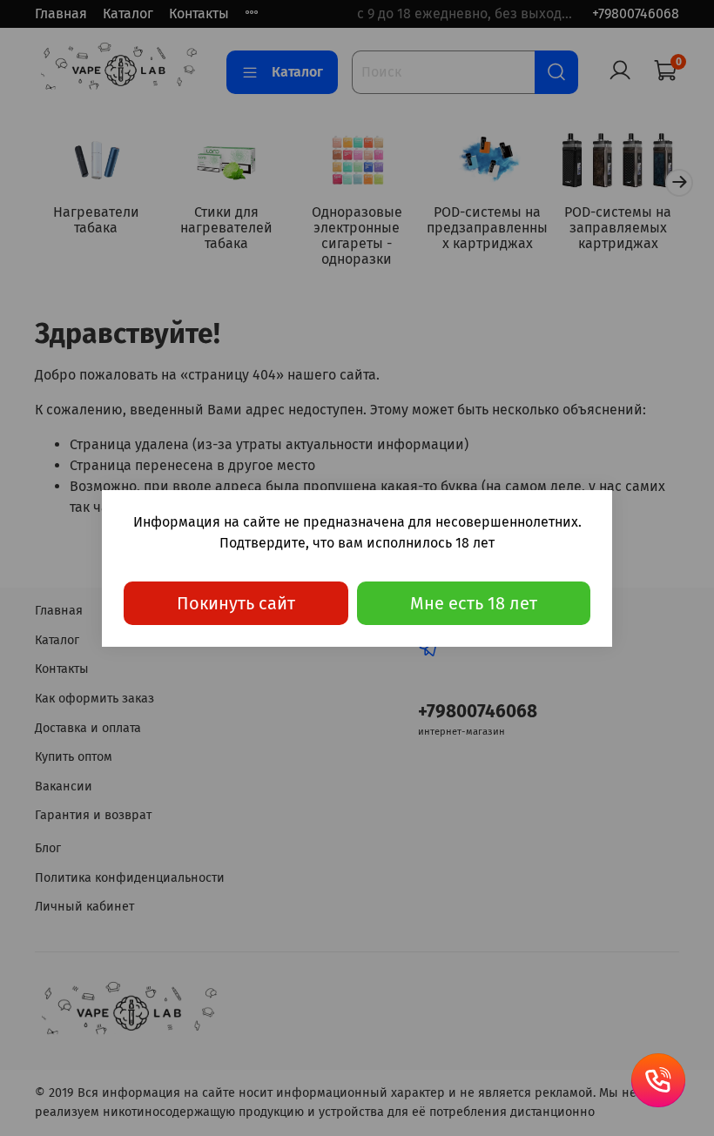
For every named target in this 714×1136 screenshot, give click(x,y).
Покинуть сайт (236, 603)
